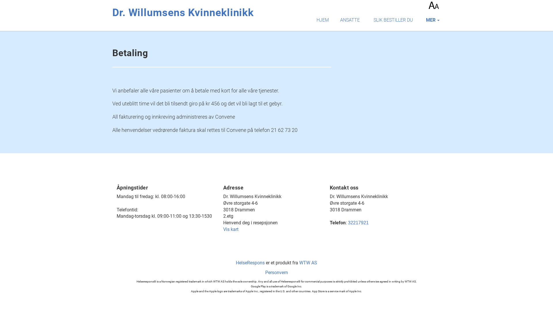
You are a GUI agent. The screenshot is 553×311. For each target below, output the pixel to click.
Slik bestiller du (393, 20)
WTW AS (308, 263)
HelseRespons (250, 263)
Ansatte (350, 20)
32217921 (358, 222)
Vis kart (230, 229)
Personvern (276, 272)
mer (431, 20)
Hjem (323, 20)
